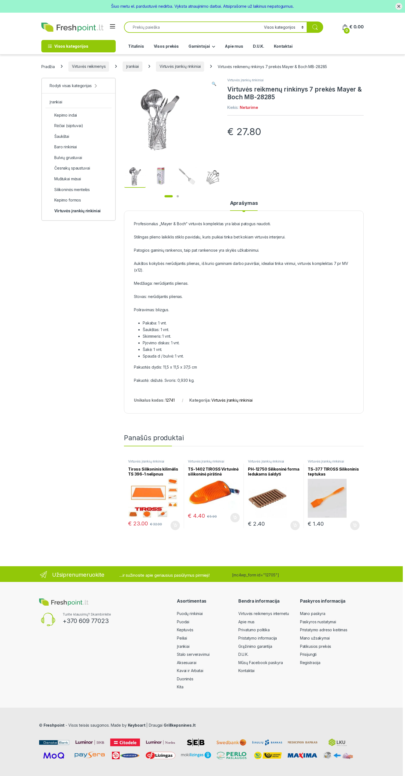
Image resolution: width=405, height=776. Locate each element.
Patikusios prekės (315, 646)
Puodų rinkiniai (190, 613)
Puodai (183, 621)
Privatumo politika (253, 629)
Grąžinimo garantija (255, 646)
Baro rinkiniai (65, 146)
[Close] (398, 6)
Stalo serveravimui (193, 654)
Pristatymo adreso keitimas (323, 629)
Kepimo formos (67, 200)
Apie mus (234, 46)
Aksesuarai (186, 662)
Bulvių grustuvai (68, 157)
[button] (214, 83)
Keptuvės (185, 629)
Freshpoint (54, 725)
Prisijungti (308, 654)
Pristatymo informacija (257, 638)
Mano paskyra (312, 613)
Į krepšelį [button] (173, 525)
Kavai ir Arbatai (190, 670)
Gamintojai (199, 46)
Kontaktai (283, 46)
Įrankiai (132, 66)
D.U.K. (258, 46)
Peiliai (182, 638)
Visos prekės (166, 46)
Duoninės (185, 678)
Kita (180, 686)
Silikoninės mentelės (72, 189)
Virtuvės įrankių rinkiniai (180, 66)
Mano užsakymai (315, 638)
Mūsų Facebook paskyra (260, 662)
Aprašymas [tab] (244, 203)
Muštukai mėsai (67, 178)
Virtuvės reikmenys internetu (263, 613)
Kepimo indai (65, 115)
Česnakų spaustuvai (72, 168)
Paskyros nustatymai (318, 621)
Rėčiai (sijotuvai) (68, 125)
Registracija (310, 662)
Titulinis (136, 46)
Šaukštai (61, 136)
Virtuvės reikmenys (89, 66)
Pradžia (48, 66)
